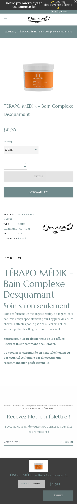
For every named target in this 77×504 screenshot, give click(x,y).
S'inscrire (66, 442)
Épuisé (58, 495)
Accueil (9, 31)
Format (8, 142)
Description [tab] (12, 257)
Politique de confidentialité (42, 408)
